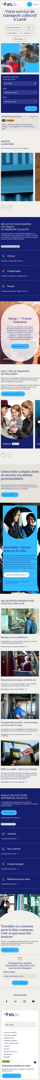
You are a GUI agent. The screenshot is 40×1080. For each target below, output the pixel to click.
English (11, 1025)
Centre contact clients (11, 1043)
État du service (9, 1038)
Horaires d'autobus (10, 1032)
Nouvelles (7, 1057)
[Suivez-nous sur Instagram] (24, 1001)
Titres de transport (10, 1035)
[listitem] (20, 258)
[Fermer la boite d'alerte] (35, 1062)
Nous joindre (8, 1054)
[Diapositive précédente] (3, 207)
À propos (7, 1046)
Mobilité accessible (10, 1040)
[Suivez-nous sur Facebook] (6, 1001)
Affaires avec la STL (10, 1051)
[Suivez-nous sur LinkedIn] (15, 1001)
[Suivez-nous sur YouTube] (33, 1001)
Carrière (6, 1049)
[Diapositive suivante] (9, 207)
